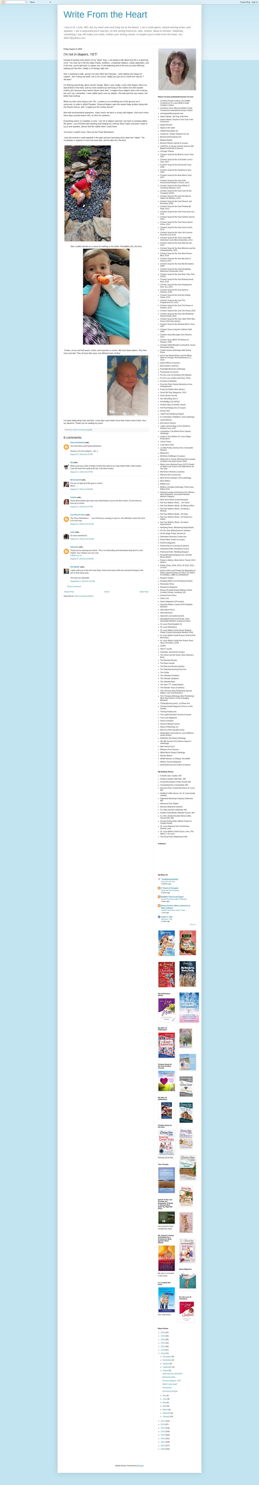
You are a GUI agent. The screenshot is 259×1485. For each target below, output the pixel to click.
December (167, 1357)
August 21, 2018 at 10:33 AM (82, 524)
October (166, 1364)
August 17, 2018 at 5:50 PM (81, 489)
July (165, 1396)
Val (71, 462)
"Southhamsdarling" (170, 879)
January (166, 1416)
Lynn (72, 532)
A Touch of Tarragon (169, 888)
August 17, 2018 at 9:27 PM (81, 507)
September (167, 1367)
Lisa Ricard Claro (77, 515)
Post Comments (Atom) (84, 596)
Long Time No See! (168, 881)
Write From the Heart (105, 14)
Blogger (140, 1466)
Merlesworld (75, 480)
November (167, 1360)
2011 (163, 1442)
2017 (163, 1421)
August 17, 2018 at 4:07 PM (81, 472)
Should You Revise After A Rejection (174, 899)
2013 (163, 1435)
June (165, 1399)
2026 (163, 1332)
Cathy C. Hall (166, 917)
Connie (73, 497)
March (165, 1410)
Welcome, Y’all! (166, 919)
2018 (163, 1353)
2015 (163, 1428)
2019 (163, 1350)
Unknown (74, 547)
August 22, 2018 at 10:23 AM (82, 539)
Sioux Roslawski (77, 443)
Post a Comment (74, 586)
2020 (163, 1347)
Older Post (144, 592)
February (167, 1413)
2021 (163, 1343)
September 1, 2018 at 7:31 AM (82, 581)
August (166, 1370)
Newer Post (69, 592)
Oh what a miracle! (170, 1391)
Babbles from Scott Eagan (172, 897)
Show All (192, 924)
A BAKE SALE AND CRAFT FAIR (173, 910)
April (165, 1406)
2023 (163, 1336)
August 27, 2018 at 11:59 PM (82, 559)
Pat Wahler (75, 567)
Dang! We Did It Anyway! (170, 890)
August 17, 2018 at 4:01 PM (81, 454)
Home (106, 592)
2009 (163, 1449)
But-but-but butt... (169, 1377)
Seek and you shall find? (172, 1374)
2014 (163, 1431)
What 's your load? (169, 1384)
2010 (163, 1446)
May (165, 1403)
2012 (163, 1439)
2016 (163, 1424)
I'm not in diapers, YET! (171, 1381)
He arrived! (166, 1388)
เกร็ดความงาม (76, 555)
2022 (163, 1339)
